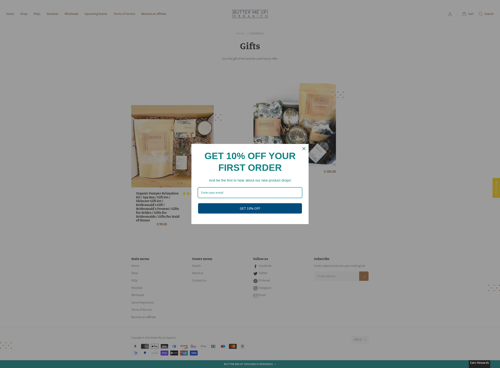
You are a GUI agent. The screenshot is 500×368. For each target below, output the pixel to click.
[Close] (304, 148)
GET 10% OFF (250, 208)
